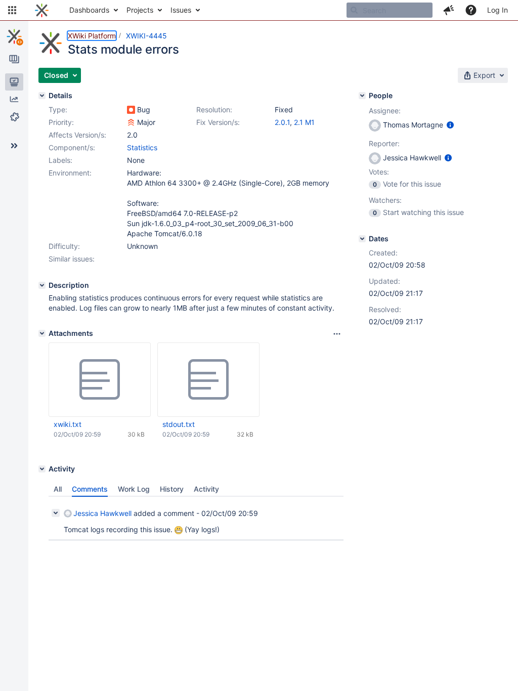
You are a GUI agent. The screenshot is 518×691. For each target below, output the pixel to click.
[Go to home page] (41, 10)
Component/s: (72, 147)
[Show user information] (450, 124)
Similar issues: (72, 258)
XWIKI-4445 (146, 35)
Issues (180, 10)
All (58, 489)
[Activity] (42, 468)
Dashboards (89, 10)
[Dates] (362, 238)
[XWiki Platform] (14, 36)
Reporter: (384, 143)
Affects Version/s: (77, 135)
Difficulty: (64, 246)
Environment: (70, 172)
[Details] (42, 95)
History (172, 489)
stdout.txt (178, 424)
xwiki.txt (67, 424)
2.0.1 (282, 122)
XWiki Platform (92, 35)
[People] (362, 95)
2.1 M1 (304, 122)
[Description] (42, 285)
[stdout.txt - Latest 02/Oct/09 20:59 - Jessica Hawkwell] (208, 380)
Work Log (134, 489)
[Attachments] (42, 333)
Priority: (61, 122)
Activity (206, 489)
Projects (139, 10)
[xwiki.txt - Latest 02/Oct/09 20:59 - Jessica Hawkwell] (99, 380)
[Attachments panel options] (336, 334)
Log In (497, 10)
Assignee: (385, 110)
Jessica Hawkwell (102, 513)
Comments (90, 489)
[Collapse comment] (56, 513)
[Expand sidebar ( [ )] (14, 145)
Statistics (142, 147)
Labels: (60, 160)
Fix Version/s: (218, 122)
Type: (58, 109)
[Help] (471, 10)
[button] (12, 10)
